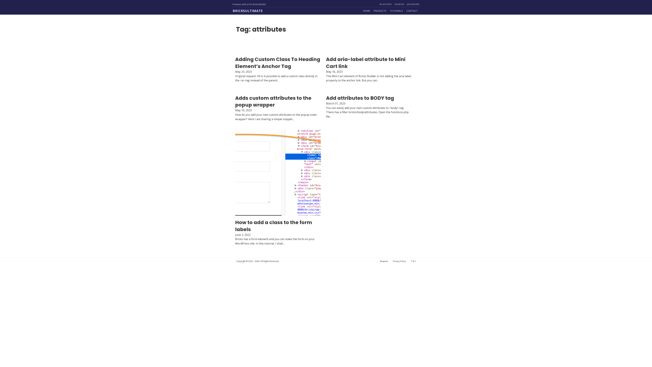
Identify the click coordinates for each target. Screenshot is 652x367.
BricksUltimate (248, 10)
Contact (412, 10)
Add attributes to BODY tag (360, 98)
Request (384, 261)
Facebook (399, 4)
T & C (413, 261)
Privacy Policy (399, 261)
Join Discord (413, 4)
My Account (385, 4)
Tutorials (396, 10)
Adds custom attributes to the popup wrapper (273, 101)
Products (380, 10)
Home (366, 10)
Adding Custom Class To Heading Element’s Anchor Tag (277, 62)
